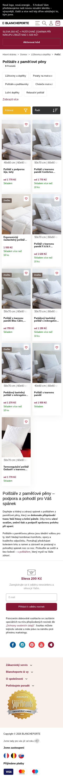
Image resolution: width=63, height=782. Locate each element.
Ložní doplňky (12, 92)
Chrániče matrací (44, 84)
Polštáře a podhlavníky (17, 84)
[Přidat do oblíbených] (26, 124)
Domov (23, 54)
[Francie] (7, 756)
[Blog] (50, 645)
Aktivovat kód (31, 42)
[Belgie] (14, 756)
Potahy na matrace (42, 75)
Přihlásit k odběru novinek (31, 606)
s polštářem (24, 551)
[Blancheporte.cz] (16, 23)
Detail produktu (27, 185)
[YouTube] (40, 645)
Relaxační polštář (35, 92)
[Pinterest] (31, 645)
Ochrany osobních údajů (20, 625)
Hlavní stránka (9, 54)
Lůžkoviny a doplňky (41, 54)
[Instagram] (21, 645)
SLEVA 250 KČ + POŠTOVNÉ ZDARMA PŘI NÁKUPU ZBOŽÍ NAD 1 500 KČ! (27, 33)
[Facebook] (12, 645)
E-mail (12, 597)
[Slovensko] (22, 756)
